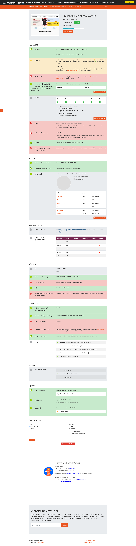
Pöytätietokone (34, 426)
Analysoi (32, 440)
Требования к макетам (63, 206)
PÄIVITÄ (77, 22)
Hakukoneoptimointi (75, 431)
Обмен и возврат (61, 203)
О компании (60, 210)
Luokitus (57, 6)
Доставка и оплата (62, 199)
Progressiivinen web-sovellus (77, 433)
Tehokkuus (73, 426)
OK (129, 2)
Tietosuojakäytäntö (90, 540)
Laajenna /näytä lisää (99, 92)
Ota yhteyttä (70, 6)
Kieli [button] (104, 6)
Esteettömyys (73, 428)
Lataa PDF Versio (68, 31)
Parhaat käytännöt (75, 429)
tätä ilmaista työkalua (72, 70)
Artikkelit (63, 6)
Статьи (59, 213)
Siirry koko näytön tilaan (68, 443)
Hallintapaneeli (78, 6)
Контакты (59, 196)
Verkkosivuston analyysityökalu (39, 6)
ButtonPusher (40, 542)
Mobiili (32, 428)
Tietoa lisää (24, 3)
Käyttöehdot (88, 542)
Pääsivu (52, 6)
